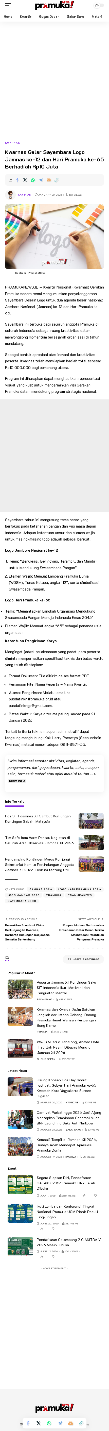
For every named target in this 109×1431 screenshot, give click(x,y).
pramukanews (80, 895)
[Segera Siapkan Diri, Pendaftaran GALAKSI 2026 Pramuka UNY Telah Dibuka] (20, 1184)
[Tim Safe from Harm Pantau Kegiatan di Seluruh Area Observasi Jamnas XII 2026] (91, 842)
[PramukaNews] (54, 5)
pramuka (54, 895)
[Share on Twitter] (25, 180)
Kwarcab (72, 1102)
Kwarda (42, 1032)
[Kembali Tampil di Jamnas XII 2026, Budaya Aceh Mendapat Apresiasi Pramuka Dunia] (20, 1146)
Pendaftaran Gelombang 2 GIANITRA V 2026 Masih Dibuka (69, 1242)
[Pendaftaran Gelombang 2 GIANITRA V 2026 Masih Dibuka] (20, 1246)
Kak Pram (24, 194)
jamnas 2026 (40, 889)
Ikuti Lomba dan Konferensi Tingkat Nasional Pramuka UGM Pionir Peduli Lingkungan (67, 1211)
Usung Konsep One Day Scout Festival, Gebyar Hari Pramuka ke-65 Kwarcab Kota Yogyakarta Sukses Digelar (66, 1088)
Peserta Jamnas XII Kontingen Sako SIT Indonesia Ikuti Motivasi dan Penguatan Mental (66, 987)
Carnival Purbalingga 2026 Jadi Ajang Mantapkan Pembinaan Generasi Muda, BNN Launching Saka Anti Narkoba (69, 1117)
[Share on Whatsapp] (33, 180)
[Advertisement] (54, 83)
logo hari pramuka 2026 (79, 889)
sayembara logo (22, 901)
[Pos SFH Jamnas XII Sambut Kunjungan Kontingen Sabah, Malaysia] (91, 821)
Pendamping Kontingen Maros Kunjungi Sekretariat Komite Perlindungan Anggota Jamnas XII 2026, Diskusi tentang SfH (39, 864)
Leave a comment (85, 959)
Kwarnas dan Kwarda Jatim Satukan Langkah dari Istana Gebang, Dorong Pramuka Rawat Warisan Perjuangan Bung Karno (66, 1017)
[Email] (48, 180)
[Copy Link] (56, 180)
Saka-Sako (44, 999)
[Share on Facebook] (17, 180)
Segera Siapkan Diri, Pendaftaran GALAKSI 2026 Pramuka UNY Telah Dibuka (66, 1183)
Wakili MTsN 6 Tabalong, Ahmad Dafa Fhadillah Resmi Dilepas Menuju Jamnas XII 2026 (68, 1047)
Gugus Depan (46, 1059)
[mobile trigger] (9, 5)
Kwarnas (12, 142)
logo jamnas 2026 (24, 895)
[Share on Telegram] (40, 180)
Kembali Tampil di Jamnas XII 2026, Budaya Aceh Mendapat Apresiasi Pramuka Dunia (67, 1145)
